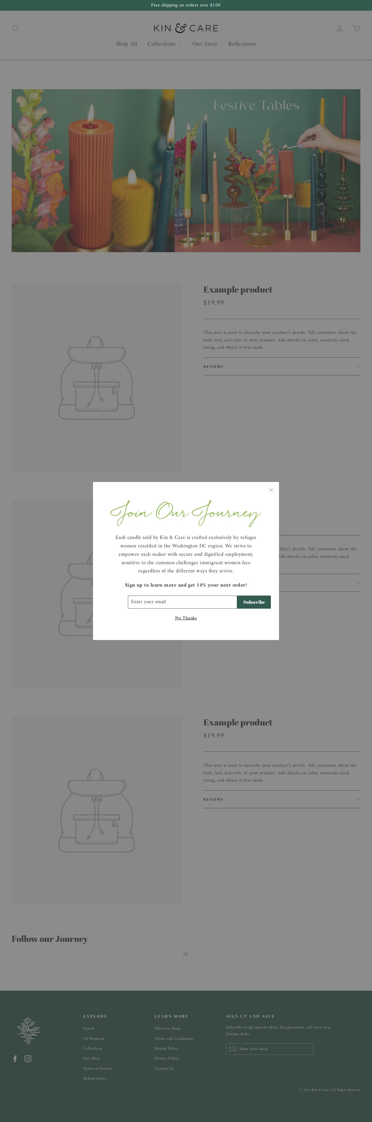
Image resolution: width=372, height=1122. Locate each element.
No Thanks (186, 618)
